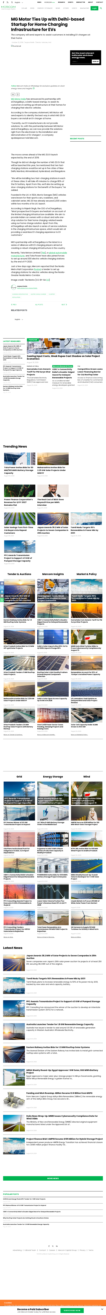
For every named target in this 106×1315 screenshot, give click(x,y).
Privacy (83, 1250)
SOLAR (24, 8)
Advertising (17, 1250)
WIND (58, 8)
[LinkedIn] (57, 1246)
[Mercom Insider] (49, 2)
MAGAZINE (84, 8)
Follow (13, 86)
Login (94, 8)
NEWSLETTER (80, 2)
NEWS (39, 2)
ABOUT (90, 2)
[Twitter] (12, 2)
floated (37, 269)
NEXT (64, 304)
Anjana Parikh (29, 42)
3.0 (47, 280)
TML (43, 252)
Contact (42, 1250)
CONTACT (99, 2)
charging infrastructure (20, 294)
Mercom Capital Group (67, 1250)
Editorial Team (30, 1250)
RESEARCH (61, 2)
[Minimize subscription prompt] (102, 1309)
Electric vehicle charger (38, 294)
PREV (14, 304)
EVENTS (70, 2)
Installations (16, 297)
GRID (32, 8)
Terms (91, 1250)
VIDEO (74, 8)
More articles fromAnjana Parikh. (27, 288)
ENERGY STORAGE (45, 8)
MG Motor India (18, 99)
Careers (52, 1250)
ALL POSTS (39, 304)
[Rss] (7, 2)
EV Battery (52, 294)
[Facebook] (3, 2)
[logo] (8, 8)
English (17, 2)
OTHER (66, 8)
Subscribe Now (72, 1310)
